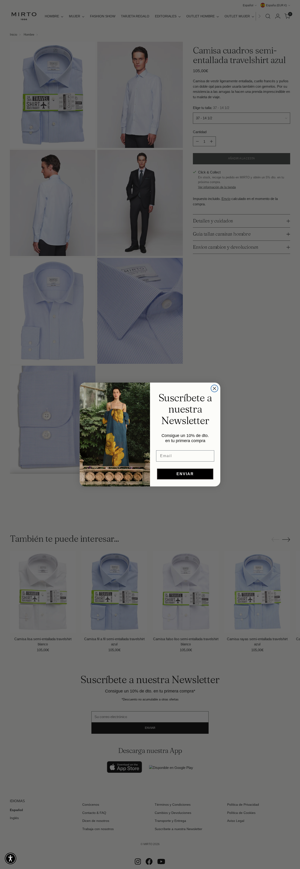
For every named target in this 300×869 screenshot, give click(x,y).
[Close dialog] (214, 388)
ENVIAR (185, 474)
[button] (10, 858)
